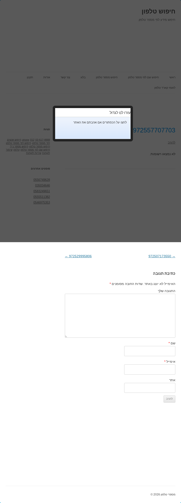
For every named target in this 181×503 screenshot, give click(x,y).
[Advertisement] (120, 447)
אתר (172, 380)
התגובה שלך (166, 291)
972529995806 (78, 256)
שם (172, 343)
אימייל (169, 361)
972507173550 (161, 256)
